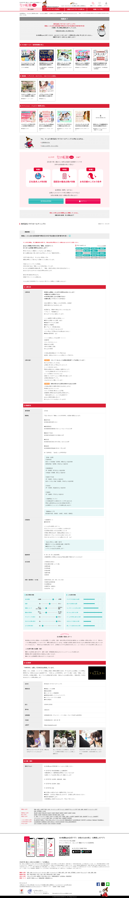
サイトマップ (68, 5)
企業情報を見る (46, 142)
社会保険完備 (37, 821)
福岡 (55, 874)
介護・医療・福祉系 (82, 809)
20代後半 (39, 823)
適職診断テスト (49, 878)
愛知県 (57, 813)
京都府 (69, 813)
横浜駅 (50, 814)
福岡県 (61, 813)
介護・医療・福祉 (92, 872)
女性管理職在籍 (76, 820)
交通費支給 (44, 821)
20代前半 (45, 823)
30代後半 (59, 823)
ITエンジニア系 (73, 809)
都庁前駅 (55, 814)
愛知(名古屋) (50, 874)
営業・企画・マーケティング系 (51, 809)
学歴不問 (83, 820)
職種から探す (23, 872)
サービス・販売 (45, 872)
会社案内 (54, 886)
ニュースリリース (59, 884)
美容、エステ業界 (54, 818)
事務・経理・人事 (63, 872)
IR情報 (58, 886)
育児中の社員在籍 (60, 821)
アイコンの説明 (102, 245)
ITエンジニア (84, 872)
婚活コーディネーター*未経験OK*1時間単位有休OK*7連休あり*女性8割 (64, 64)
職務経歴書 (41, 878)
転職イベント (35, 878)
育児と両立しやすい (50, 820)
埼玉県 (49, 813)
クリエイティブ (53, 872)
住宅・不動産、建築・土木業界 (66, 816)
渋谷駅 (39, 814)
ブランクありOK (60, 820)
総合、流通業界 (63, 818)
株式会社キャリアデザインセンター (33, 886)
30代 (49, 823)
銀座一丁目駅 (61, 814)
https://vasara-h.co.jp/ (50, 725)
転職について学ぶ (98, 9)
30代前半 (53, 823)
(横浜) (34, 874)
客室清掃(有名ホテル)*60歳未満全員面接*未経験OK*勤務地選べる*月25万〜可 (46, 64)
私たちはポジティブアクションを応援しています (62, 893)
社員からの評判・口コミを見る (50, 146)
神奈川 (31, 874)
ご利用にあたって (23, 884)
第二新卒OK (37, 820)
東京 (28, 874)
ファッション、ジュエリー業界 (41, 818)
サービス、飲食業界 (93, 816)
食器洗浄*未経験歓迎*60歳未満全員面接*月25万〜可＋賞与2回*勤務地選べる (100, 64)
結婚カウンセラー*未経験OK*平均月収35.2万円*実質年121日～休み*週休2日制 (82, 64)
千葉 (41, 874)
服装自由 (95, 820)
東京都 (35, 813)
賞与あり (53, 821)
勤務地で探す (23, 874)
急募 (49, 821)
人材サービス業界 (54, 816)
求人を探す (31, 9)
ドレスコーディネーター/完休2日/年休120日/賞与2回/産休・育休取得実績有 (82, 125)
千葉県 (53, 813)
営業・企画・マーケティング (34, 872)
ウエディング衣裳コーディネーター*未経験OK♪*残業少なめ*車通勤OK (28, 95)
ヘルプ (62, 5)
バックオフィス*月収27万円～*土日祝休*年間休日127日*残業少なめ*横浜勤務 (28, 125)
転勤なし (43, 820)
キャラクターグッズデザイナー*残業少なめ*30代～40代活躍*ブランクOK (64, 125)
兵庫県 (65, 813)
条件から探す (23, 876)
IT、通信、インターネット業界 (41, 816)
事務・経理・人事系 (39, 809)
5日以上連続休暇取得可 (70, 821)
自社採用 (63, 886)
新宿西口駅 (45, 814)
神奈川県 (44, 813)
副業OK (38, 876)
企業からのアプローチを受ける (75, 9)
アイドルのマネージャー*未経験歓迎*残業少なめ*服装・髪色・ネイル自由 (28, 64)
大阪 (44, 874)
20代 (35, 823)
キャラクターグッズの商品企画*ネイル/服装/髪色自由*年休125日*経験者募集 (46, 125)
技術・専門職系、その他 (40, 811)
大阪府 (39, 813)
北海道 (73, 813)
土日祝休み (89, 820)
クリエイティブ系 (92, 809)
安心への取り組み (30, 884)
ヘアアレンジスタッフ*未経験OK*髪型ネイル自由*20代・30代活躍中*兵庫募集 (46, 95)
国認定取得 (68, 876)
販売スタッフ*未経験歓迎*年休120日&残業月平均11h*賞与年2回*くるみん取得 (100, 125)
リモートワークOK (31, 876)
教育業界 (69, 818)
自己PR (29, 878)
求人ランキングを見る (53, 9)
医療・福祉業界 (83, 816)
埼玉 (38, 874)
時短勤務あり (101, 820)
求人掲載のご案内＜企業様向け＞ (79, 5)
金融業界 (77, 816)
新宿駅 (35, 814)
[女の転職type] (22, 886)
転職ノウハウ (23, 878)
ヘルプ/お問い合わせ (67, 884)
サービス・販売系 (64, 809)
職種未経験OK (68, 820)
